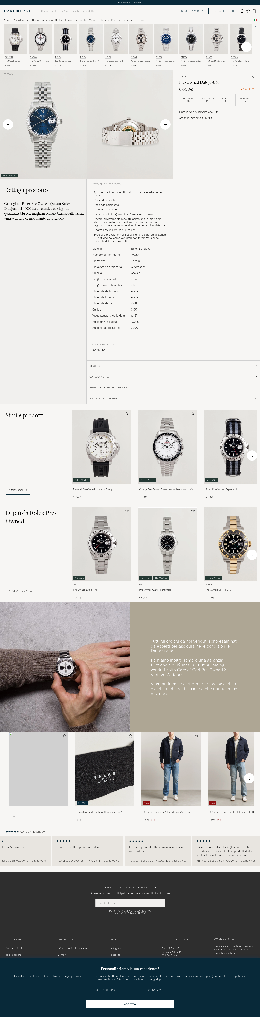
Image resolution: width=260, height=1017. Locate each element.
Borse (68, 20)
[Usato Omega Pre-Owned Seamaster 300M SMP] (166, 39)
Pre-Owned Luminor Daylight (13, 61)
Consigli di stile (225, 11)
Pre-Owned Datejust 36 (89, 61)
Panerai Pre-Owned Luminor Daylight (94, 489)
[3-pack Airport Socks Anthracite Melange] (104, 808)
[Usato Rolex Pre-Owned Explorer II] (65, 39)
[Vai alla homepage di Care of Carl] (17, 11)
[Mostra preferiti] (248, 11)
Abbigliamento (22, 20)
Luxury (140, 20)
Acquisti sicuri (14, 948)
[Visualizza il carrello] (254, 10)
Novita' (8, 20)
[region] (130, 851)
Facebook (115, 954)
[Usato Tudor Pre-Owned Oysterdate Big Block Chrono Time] (216, 39)
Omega (33, 57)
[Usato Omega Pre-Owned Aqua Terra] (241, 39)
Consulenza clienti (193, 11)
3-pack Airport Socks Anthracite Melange (100, 812)
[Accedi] (242, 11)
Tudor (134, 57)
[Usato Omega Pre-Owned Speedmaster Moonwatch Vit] (40, 39)
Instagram (115, 948)
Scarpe (36, 20)
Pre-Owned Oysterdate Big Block (139, 61)
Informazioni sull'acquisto (72, 948)
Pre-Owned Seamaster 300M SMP (164, 61)
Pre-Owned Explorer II (64, 61)
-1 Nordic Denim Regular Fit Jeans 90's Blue (167, 812)
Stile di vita (80, 20)
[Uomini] (38, 769)
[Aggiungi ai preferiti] (126, 414)
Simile (25, 415)
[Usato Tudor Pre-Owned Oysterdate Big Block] (141, 39)
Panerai (9, 57)
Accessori (47, 20)
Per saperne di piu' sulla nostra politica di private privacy (130, 912)
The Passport (13, 954)
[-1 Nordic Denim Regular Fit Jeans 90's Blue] (171, 808)
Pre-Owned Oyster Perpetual (155, 589)
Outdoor (104, 20)
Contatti (62, 954)
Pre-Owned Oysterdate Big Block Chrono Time (215, 61)
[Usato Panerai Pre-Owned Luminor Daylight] (15, 39)
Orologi (59, 20)
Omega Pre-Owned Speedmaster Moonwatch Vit (166, 489)
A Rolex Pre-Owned (21, 591)
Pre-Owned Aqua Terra (240, 61)
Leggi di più (156, 979)
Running (115, 20)
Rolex (58, 57)
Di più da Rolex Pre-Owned (31, 517)
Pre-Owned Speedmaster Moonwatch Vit (40, 61)
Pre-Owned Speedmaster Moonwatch (190, 61)
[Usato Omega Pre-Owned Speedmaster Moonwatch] (191, 39)
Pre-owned (128, 20)
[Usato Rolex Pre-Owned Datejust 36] (91, 39)
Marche (93, 20)
